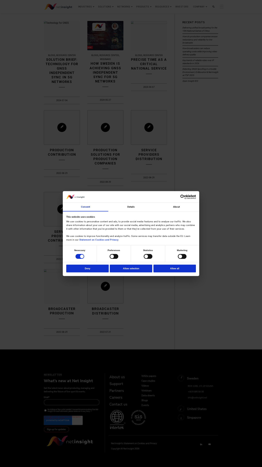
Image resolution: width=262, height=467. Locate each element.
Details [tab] (131, 207)
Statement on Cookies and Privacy (99, 240)
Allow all (174, 268)
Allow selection (131, 268)
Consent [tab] (85, 207)
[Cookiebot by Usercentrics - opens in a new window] (182, 197)
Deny (87, 268)
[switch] (114, 256)
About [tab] (176, 207)
